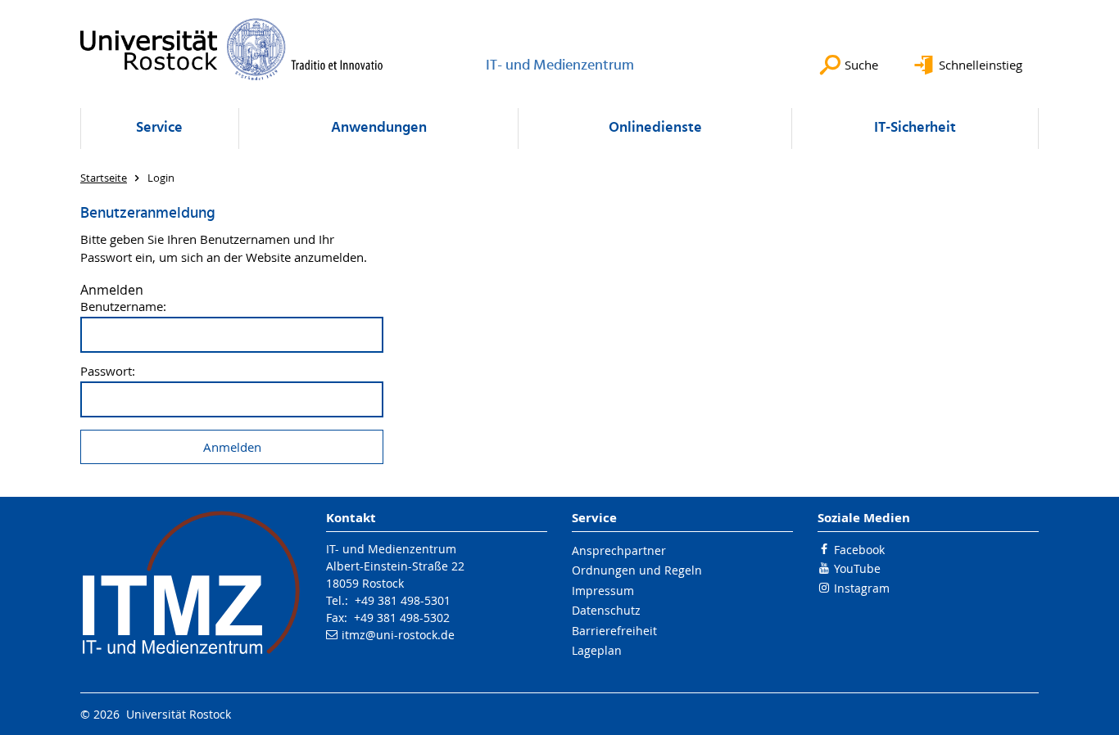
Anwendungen (379, 128)
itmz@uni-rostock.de (398, 635)
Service (159, 128)
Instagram (862, 588)
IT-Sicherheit (915, 128)
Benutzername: (123, 306)
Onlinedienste (655, 128)
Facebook (859, 549)
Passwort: (107, 371)
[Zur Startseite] (231, 49)
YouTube (857, 568)
